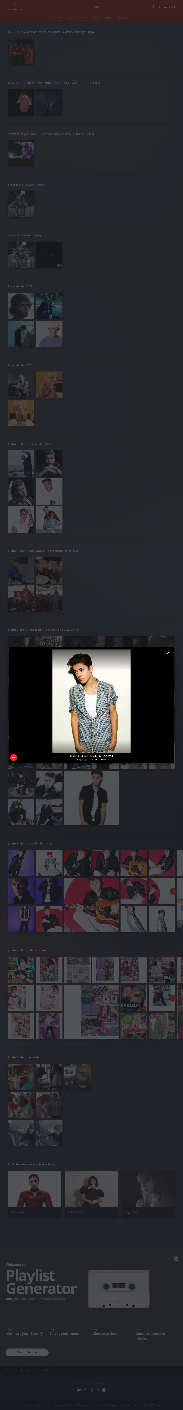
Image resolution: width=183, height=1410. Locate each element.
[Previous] (13, 757)
